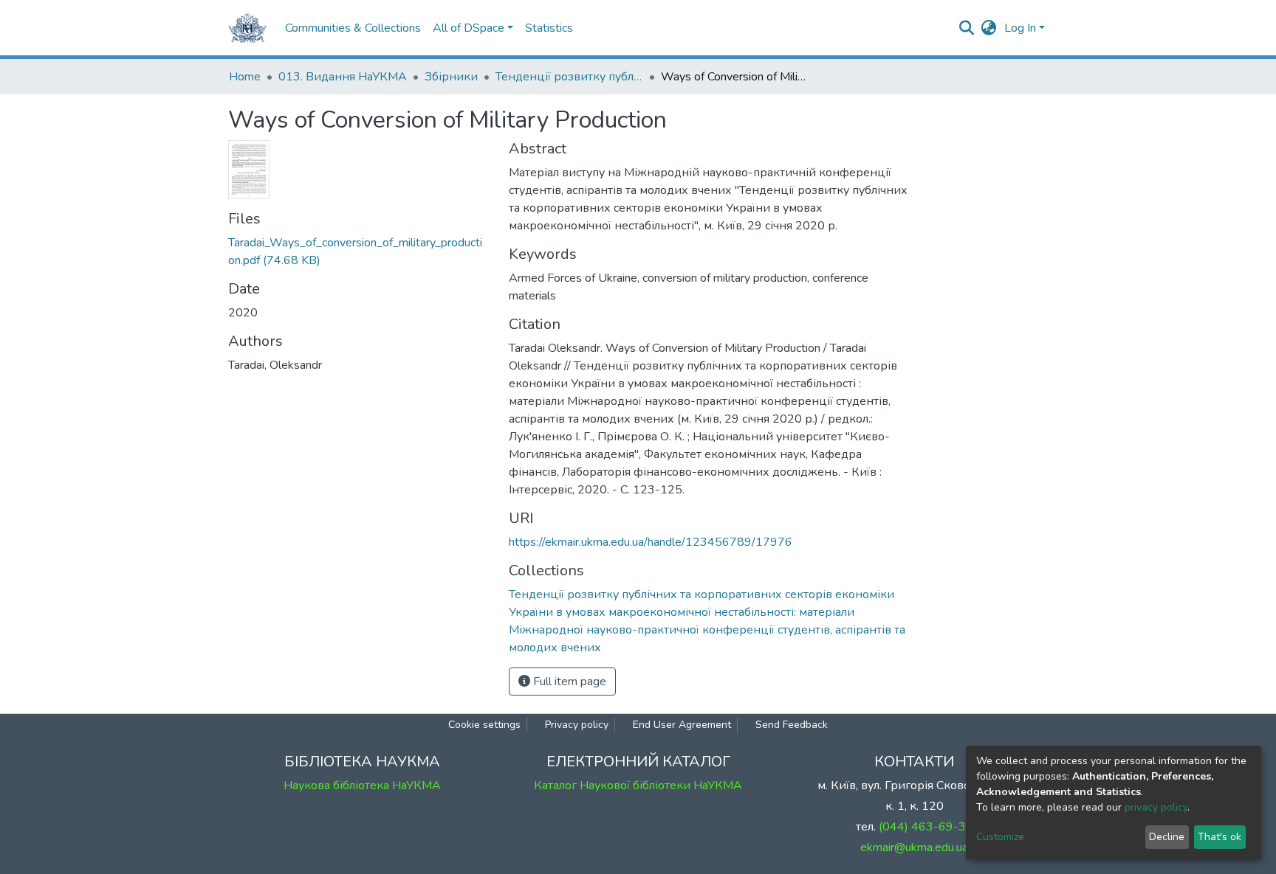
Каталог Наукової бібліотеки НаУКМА (638, 785)
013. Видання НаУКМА (342, 77)
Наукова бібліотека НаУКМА (362, 785)
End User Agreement (682, 725)
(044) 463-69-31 (926, 827)
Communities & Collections (353, 28)
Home (245, 77)
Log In (1020, 28)
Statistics (549, 28)
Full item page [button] (568, 681)
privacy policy (1156, 807)
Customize (1000, 837)
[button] (989, 28)
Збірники (451, 77)
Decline (1166, 837)
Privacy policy (576, 725)
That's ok (1219, 837)
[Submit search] (967, 28)
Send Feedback (791, 725)
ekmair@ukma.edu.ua (914, 847)
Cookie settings (484, 725)
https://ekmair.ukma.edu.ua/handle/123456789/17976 (650, 542)
